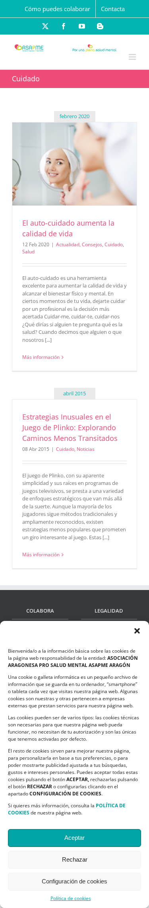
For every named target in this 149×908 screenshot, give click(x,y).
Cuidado (113, 244)
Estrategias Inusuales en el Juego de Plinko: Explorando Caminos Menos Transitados (70, 427)
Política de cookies (70, 898)
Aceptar (74, 837)
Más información (41, 357)
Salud (28, 251)
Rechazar (74, 859)
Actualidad (67, 244)
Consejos (92, 244)
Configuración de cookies (74, 881)
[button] (137, 631)
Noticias (86, 449)
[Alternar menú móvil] (133, 57)
